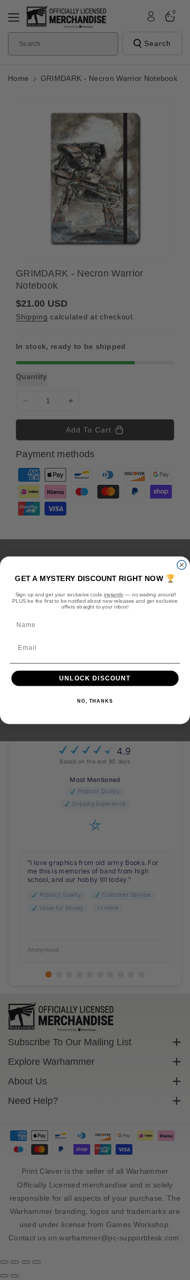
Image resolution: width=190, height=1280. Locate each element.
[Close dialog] (181, 564)
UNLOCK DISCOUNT (95, 678)
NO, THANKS (95, 701)
